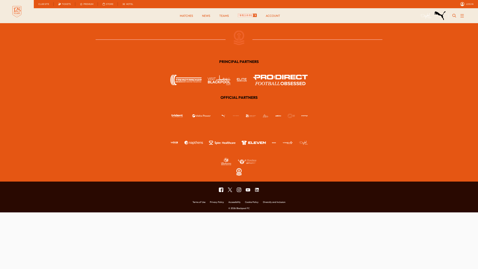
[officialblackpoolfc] (221, 190)
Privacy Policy (217, 202)
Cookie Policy (251, 202)
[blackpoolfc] (230, 190)
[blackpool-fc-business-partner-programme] (257, 190)
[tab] (44, 4)
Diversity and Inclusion (274, 202)
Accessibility (234, 202)
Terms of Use (199, 202)
